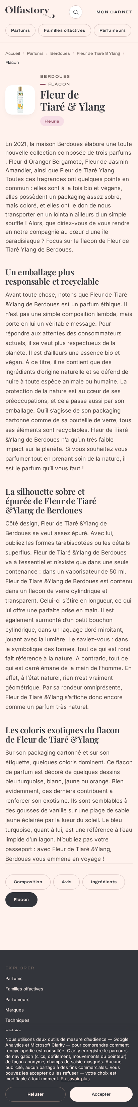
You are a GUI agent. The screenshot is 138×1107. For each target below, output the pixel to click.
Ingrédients (104, 882)
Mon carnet (114, 12)
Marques (14, 1009)
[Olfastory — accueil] (30, 12)
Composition (28, 882)
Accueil (12, 53)
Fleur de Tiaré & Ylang (98, 53)
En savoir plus (75, 1078)
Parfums (20, 30)
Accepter (101, 1094)
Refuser (35, 1094)
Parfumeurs (112, 30)
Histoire (13, 1030)
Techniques (17, 1020)
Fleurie (52, 121)
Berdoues (60, 53)
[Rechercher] (75, 12)
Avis (66, 882)
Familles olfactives (64, 30)
